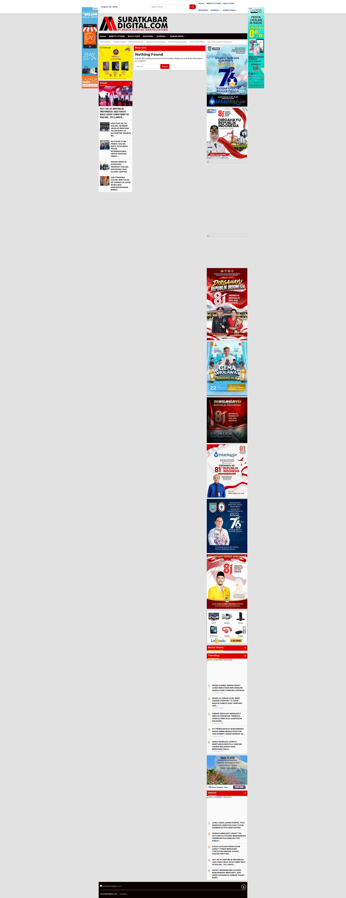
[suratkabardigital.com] (133, 23)
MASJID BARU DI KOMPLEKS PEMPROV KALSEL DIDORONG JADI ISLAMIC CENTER (120, 167)
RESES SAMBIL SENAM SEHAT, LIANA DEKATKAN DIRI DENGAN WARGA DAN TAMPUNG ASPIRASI (228, 687)
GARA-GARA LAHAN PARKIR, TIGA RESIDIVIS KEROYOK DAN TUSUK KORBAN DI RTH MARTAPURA (228, 825)
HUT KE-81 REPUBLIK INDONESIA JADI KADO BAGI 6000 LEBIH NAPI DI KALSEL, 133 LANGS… (114, 112)
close (95, 8)
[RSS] (243, 887)
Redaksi (123, 894)
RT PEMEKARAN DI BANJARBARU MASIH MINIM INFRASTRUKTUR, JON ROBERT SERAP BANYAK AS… (228, 731)
